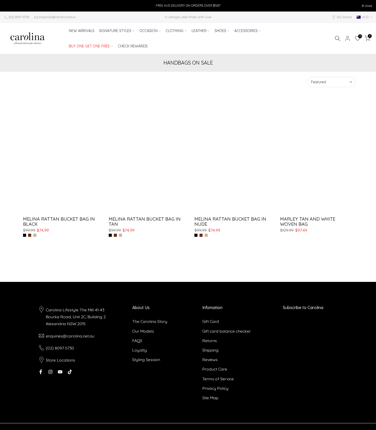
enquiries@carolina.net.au (57, 17)
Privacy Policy (215, 388)
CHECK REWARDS (133, 46)
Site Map (210, 397)
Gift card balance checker (226, 331)
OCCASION (148, 30)
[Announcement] (188, 5)
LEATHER (199, 30)
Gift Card (210, 321)
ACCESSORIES (246, 30)
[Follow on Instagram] (50, 372)
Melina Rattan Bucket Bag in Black (59, 221)
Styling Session (146, 359)
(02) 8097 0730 (19, 17)
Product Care (214, 369)
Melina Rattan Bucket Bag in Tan (145, 221)
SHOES (220, 30)
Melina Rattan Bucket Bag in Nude (230, 221)
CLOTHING (174, 30)
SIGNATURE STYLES (115, 30)
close (10, 5)
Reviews (210, 359)
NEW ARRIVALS (81, 30)
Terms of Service (218, 378)
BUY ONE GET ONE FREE (89, 46)
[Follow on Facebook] (40, 372)
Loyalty (139, 350)
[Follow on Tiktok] (70, 372)
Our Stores (344, 17)
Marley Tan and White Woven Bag (307, 221)
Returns (209, 340)
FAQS (137, 340)
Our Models (143, 331)
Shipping (210, 350)
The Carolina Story (149, 321)
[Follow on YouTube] (60, 372)
